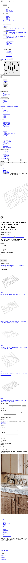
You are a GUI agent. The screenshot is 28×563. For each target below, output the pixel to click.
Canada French (9, 53)
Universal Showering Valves (20, 36)
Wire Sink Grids (9, 10)
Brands (5, 27)
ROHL (7, 30)
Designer (4, 441)
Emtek (10, 30)
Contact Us (8, 45)
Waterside (8, 19)
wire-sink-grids (6, 172)
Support (5, 35)
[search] (14, 160)
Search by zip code (4, 406)
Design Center (9, 43)
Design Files (14, 37)
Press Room (8, 42)
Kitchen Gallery (23, 32)
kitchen (5, 4)
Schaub (13, 30)
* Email (2, 415)
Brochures (12, 36)
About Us (5, 38)
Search (24, 406)
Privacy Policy (4, 422)
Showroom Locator (10, 47)
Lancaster (8, 17)
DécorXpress (8, 37)
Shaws (16, 28)
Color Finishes (13, 33)
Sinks (7, 9)
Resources (8, 36)
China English (9, 56)
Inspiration (6, 31)
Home (4, 167)
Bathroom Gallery (16, 32)
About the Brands (9, 40)
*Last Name (3, 433)
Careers (7, 44)
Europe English (9, 54)
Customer (4, 440)
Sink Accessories (9, 11)
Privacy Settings (4, 557)
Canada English (9, 52)
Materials (8, 33)
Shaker (7, 18)
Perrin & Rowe (12, 28)
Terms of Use (3, 423)
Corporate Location (10, 41)
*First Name (3, 432)
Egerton (7, 16)
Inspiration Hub (9, 32)
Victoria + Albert (21, 28)
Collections (5, 26)
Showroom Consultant (6, 443)
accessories (5, 171)
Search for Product (4, 159)
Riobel (7, 28)
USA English (8, 51)
